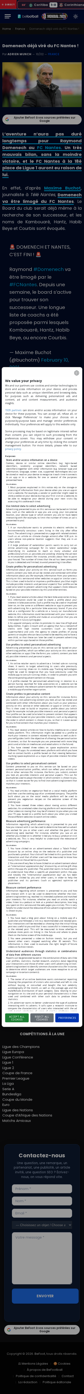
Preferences (67, 1017)
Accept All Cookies (16, 1018)
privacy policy (13, 449)
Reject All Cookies (42, 1018)
